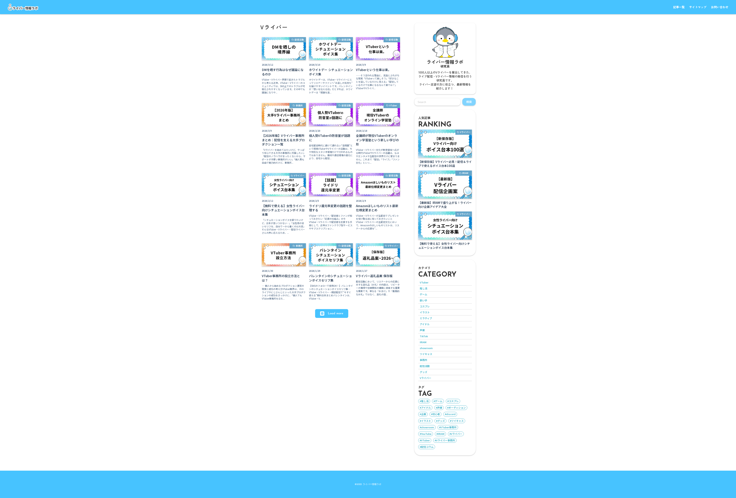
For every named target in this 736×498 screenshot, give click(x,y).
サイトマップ (697, 7)
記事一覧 (679, 7)
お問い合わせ (719, 7)
